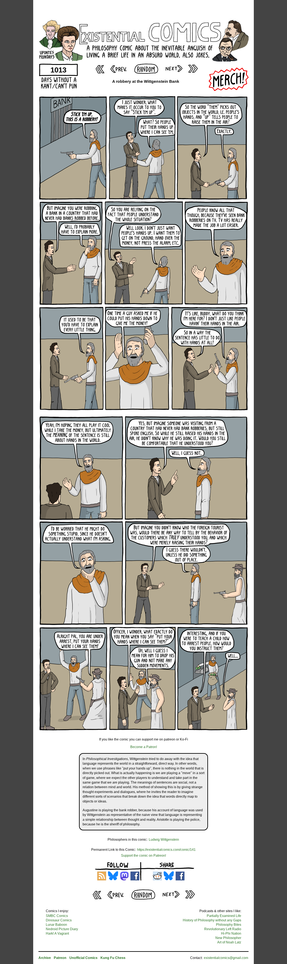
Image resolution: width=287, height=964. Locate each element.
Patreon (60, 958)
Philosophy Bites (228, 924)
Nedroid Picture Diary (62, 929)
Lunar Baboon (56, 924)
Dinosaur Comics (59, 920)
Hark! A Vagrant (57, 933)
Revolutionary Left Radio (222, 929)
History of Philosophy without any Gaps (212, 920)
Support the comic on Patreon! (143, 855)
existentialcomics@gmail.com (226, 958)
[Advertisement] (143, 9)
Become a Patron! (143, 747)
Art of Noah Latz (229, 942)
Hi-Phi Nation (231, 933)
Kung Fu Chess (112, 958)
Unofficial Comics (83, 958)
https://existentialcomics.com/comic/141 (166, 849)
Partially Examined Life (224, 916)
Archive (44, 958)
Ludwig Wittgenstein (164, 839)
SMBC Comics (57, 916)
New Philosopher (228, 938)
